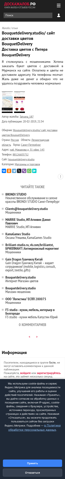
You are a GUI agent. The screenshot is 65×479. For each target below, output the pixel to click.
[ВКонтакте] (4, 171)
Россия (15, 140)
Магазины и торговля (27, 164)
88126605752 (21, 155)
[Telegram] (14, 171)
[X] (19, 171)
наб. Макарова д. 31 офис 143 (27, 150)
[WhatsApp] (29, 171)
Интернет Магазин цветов (21, 279)
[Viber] (24, 171)
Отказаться (32, 472)
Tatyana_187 (27, 117)
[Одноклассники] (9, 171)
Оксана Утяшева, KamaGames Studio (28, 236)
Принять (32, 463)
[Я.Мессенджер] (34, 171)
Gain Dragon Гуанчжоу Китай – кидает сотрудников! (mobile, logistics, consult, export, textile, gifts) (30, 264)
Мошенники (26, 210)
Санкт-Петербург (31, 145)
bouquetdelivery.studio (21, 159)
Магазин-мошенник (20, 290)
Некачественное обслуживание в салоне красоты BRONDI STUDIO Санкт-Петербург (32, 198)
